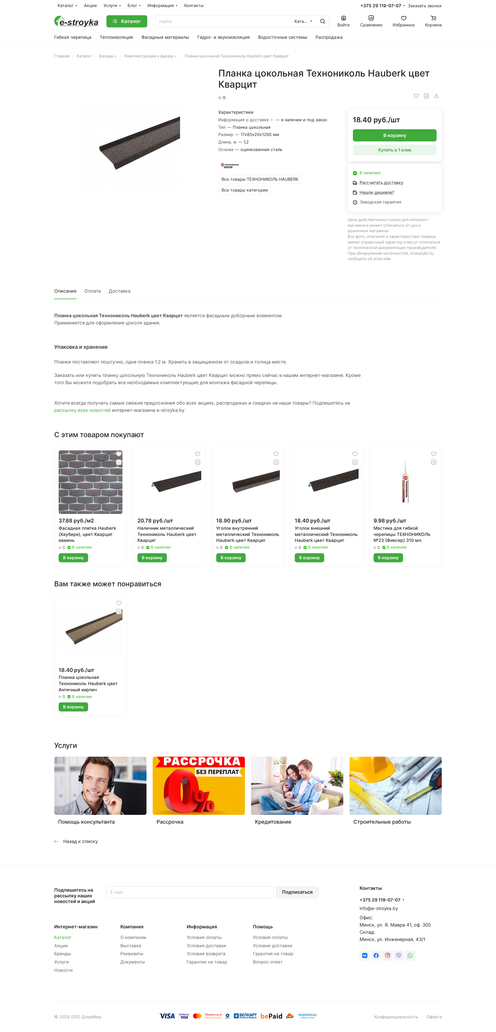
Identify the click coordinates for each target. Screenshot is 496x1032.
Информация (202, 926)
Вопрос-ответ (268, 962)
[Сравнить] (426, 95)
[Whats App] (410, 955)
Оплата (92, 291)
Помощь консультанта (86, 821)
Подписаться (297, 892)
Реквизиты (131, 953)
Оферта (434, 1016)
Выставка (130, 945)
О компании (133, 937)
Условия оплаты (204, 937)
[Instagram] (387, 955)
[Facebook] (376, 955)
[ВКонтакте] (365, 955)
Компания (131, 926)
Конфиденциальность (396, 1016)
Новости (63, 970)
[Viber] (399, 955)
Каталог (63, 937)
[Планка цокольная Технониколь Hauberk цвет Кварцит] (131, 144)
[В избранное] (416, 95)
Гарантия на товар (207, 962)
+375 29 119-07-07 (380, 5)
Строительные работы (382, 821)
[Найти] (322, 21)
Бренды (62, 953)
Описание (65, 291)
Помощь (263, 926)
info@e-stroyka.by (379, 908)
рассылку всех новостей (82, 410)
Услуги (61, 962)
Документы (132, 962)
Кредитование (273, 821)
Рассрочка (170, 821)
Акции (61, 945)
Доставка (119, 291)
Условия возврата (206, 953)
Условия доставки (206, 945)
